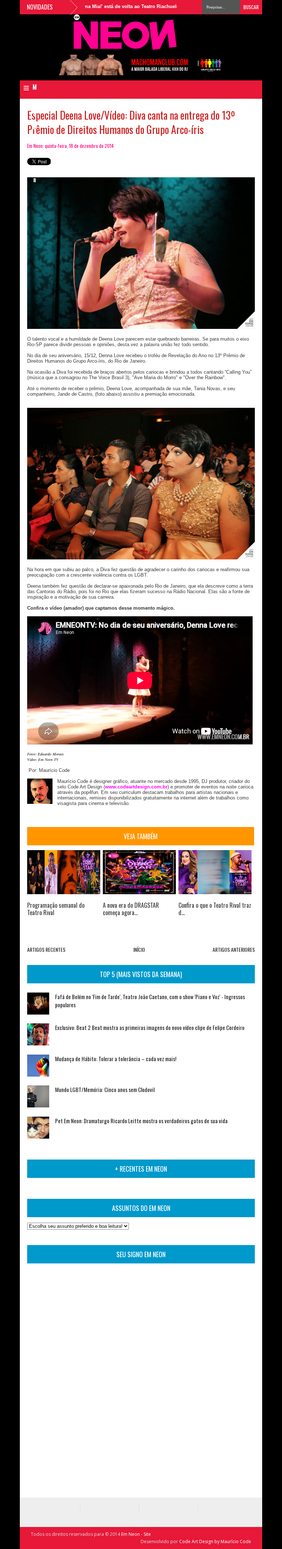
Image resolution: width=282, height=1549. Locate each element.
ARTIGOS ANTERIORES (234, 949)
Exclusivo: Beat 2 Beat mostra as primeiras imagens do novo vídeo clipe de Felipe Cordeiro (150, 1027)
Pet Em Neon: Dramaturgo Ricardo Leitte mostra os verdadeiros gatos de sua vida (141, 1121)
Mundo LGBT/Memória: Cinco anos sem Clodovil (105, 1089)
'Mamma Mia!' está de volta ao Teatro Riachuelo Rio (110, 6)
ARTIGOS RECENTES (46, 949)
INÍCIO (139, 949)
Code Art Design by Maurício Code (215, 1541)
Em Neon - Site (136, 1534)
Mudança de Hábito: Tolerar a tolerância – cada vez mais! (115, 1059)
